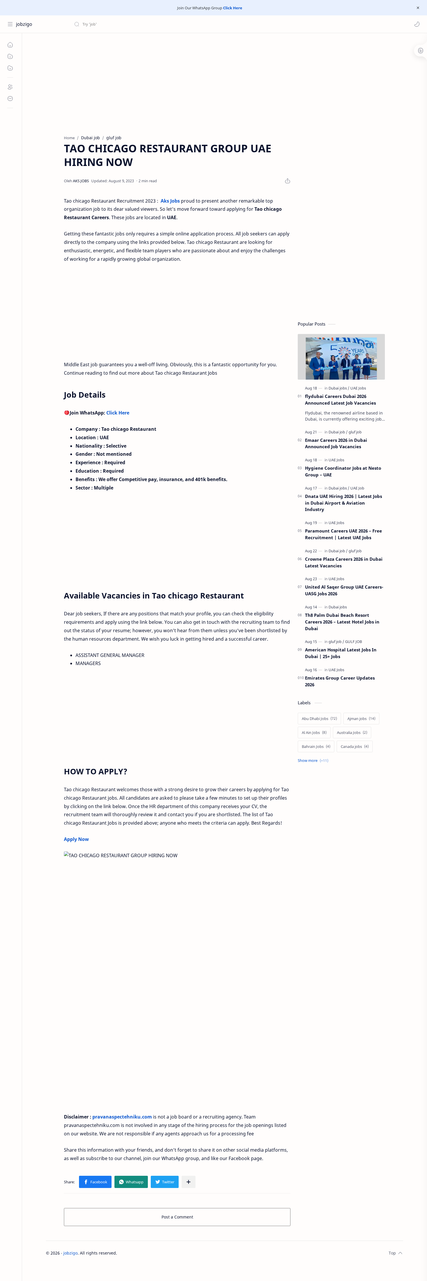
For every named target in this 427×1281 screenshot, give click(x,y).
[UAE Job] (357, 488)
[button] (416, 24)
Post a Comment (177, 1217)
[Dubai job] (338, 432)
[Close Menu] (418, 7)
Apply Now (76, 839)
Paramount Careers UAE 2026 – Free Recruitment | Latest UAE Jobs (343, 534)
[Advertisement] (220, 82)
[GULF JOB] (353, 641)
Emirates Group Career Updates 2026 (340, 681)
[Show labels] (314, 760)
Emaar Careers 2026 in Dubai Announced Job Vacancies (336, 443)
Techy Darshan (160, 1253)
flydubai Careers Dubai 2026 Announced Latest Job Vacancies (340, 399)
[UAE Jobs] (358, 388)
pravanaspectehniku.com (122, 1117)
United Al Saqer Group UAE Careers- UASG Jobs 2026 (344, 590)
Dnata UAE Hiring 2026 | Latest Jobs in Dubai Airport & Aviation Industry (343, 502)
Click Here (232, 7)
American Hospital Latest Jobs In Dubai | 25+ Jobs (340, 653)
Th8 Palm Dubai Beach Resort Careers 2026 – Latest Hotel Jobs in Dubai (342, 621)
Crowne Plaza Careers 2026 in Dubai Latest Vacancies (344, 562)
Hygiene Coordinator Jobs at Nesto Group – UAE (343, 471)
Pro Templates (218, 1253)
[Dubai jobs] (339, 388)
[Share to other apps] (188, 1182)
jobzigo (24, 24)
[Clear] (165, 24)
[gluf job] (355, 432)
